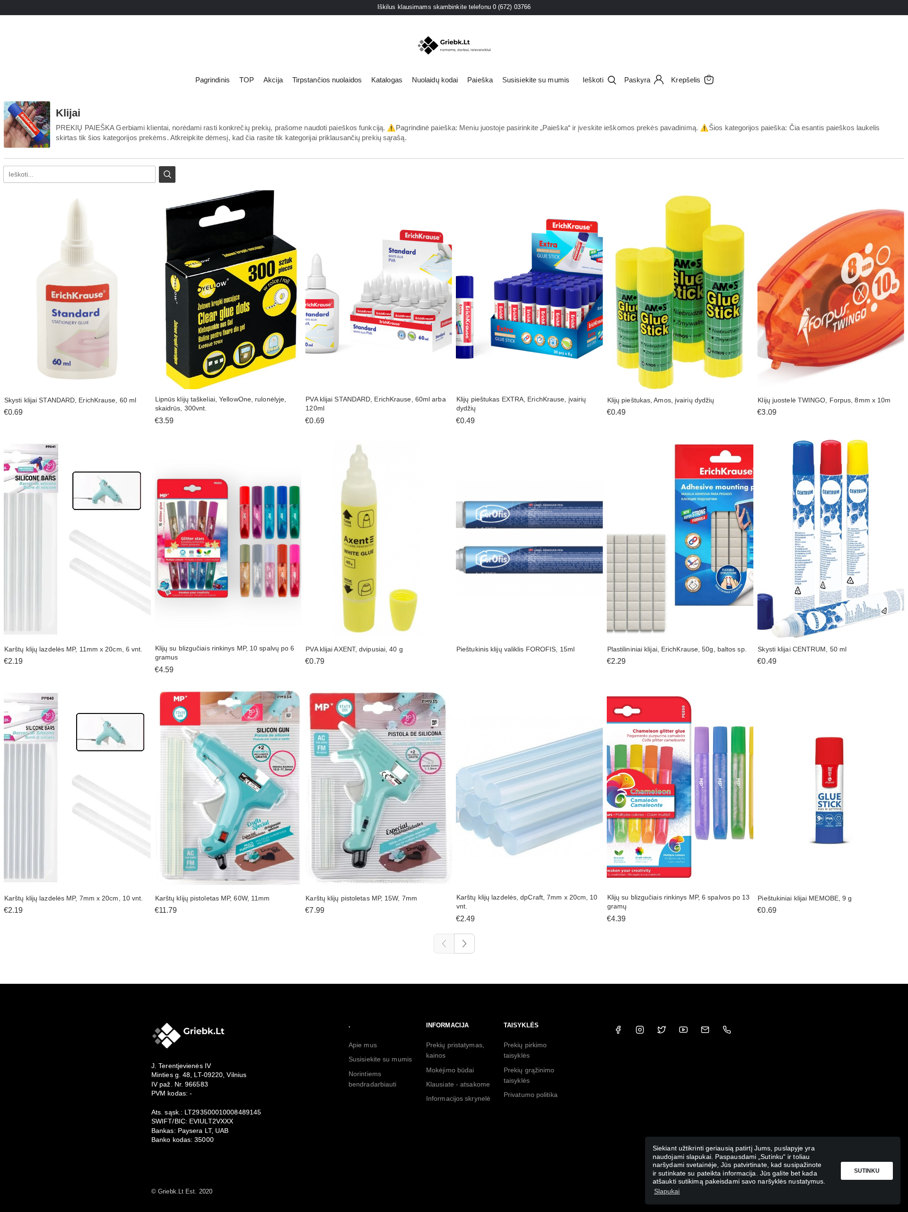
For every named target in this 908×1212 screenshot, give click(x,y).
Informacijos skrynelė (458, 1098)
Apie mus (363, 1045)
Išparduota (529, 629)
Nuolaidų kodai (435, 80)
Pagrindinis (212, 80)
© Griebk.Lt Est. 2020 (181, 1191)
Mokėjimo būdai (450, 1070)
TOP (246, 80)
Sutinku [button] (867, 1170)
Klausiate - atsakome (458, 1084)
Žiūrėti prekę (378, 380)
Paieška (480, 80)
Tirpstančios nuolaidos (327, 80)
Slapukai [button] (667, 1191)
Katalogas (386, 80)
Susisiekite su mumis (535, 80)
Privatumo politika (531, 1094)
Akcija (273, 80)
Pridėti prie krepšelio (77, 380)
